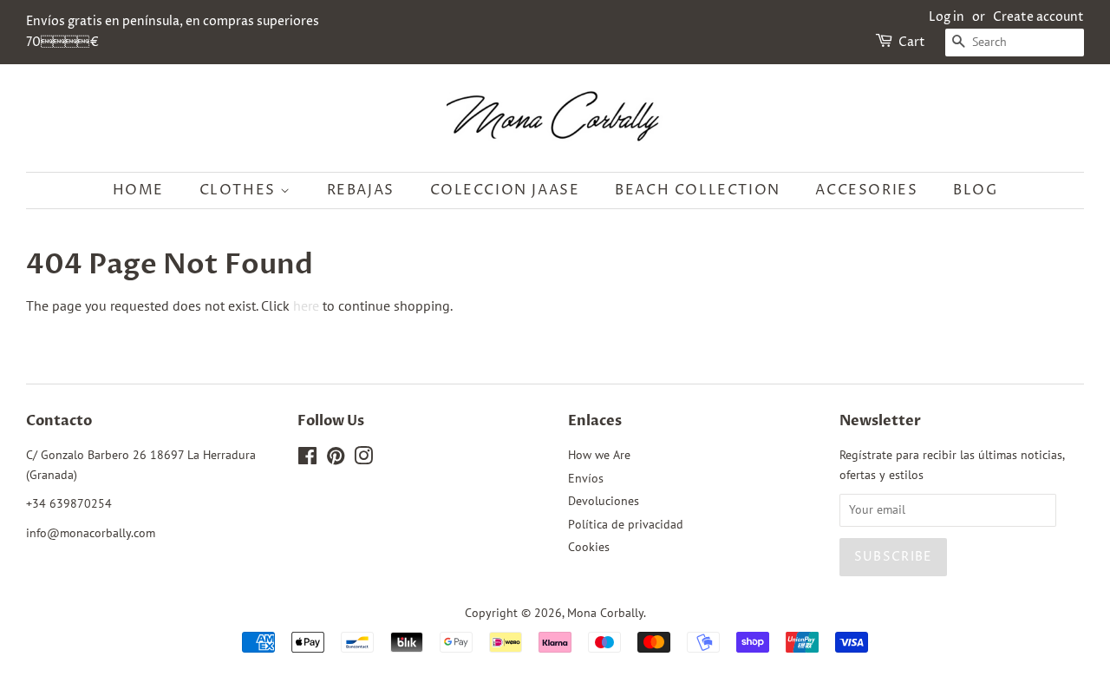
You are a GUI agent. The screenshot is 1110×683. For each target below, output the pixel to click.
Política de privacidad (625, 524)
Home (138, 190)
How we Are (599, 455)
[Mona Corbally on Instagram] (363, 459)
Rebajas (361, 190)
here (306, 305)
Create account (1038, 17)
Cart (911, 42)
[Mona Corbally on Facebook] (307, 459)
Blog (975, 190)
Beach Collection (697, 190)
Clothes (240, 190)
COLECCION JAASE (505, 190)
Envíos (586, 478)
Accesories (866, 190)
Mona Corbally (605, 613)
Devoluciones (603, 501)
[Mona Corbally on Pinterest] (335, 459)
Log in (946, 17)
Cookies (589, 547)
